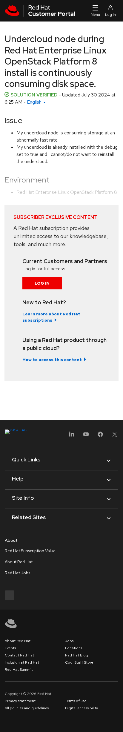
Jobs (69, 641)
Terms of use (75, 701)
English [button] (35, 102)
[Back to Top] (116, 721)
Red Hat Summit (19, 669)
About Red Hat (19, 561)
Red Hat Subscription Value (30, 550)
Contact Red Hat (19, 655)
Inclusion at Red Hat (22, 662)
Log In (42, 283)
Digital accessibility (81, 708)
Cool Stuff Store (79, 662)
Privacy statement (20, 701)
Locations (73, 648)
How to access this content (52, 359)
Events (10, 648)
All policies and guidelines (27, 708)
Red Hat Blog (76, 655)
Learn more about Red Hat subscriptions (51, 317)
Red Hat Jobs (17, 573)
